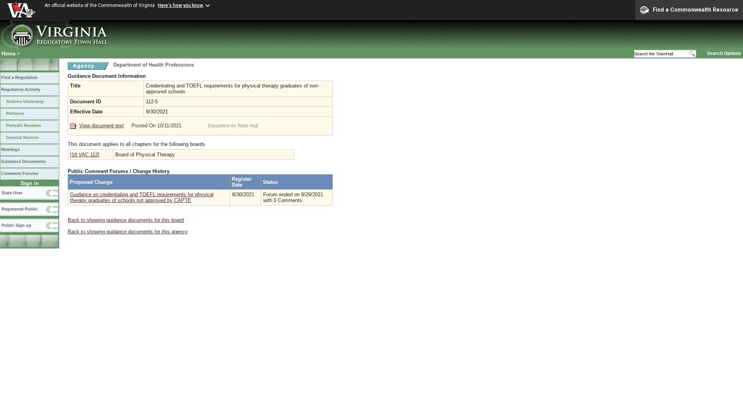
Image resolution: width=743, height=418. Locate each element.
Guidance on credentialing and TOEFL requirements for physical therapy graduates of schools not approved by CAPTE (142, 197)
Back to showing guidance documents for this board (126, 220)
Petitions (15, 113)
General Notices (22, 137)
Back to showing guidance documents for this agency (128, 232)
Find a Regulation (19, 77)
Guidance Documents (23, 161)
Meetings (10, 149)
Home (8, 54)
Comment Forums (19, 173)
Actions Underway (25, 101)
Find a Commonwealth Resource (695, 10)
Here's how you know (180, 5)
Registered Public (20, 209)
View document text (101, 125)
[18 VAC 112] (84, 155)
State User (12, 192)
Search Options (724, 53)
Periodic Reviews (23, 125)
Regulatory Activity (20, 89)
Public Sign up (16, 225)
